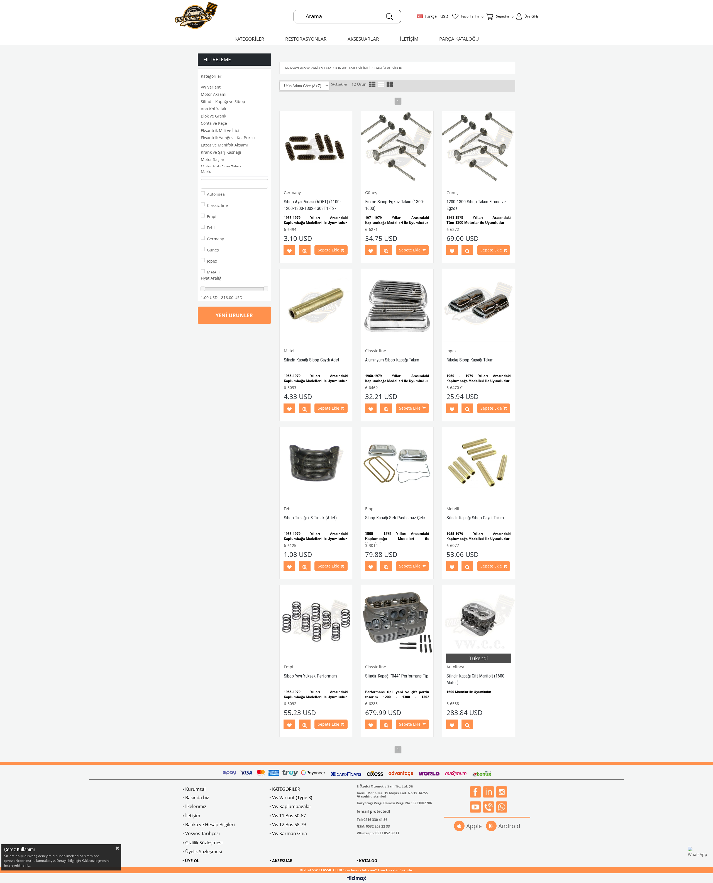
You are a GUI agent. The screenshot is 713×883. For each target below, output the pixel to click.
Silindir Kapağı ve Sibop (223, 101)
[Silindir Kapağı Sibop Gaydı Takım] (478, 463)
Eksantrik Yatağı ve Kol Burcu (228, 137)
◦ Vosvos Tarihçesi (201, 833)
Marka (207, 171)
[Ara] (389, 16)
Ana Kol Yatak (213, 108)
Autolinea (216, 194)
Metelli (213, 272)
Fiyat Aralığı (212, 278)
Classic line (217, 205)
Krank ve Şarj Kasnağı (221, 152)
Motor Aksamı (213, 94)
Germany (215, 238)
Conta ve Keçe (214, 123)
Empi (211, 216)
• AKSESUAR (281, 860)
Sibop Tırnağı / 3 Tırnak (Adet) (310, 517)
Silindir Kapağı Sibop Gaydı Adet (311, 360)
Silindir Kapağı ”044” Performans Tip (396, 676)
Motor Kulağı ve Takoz (221, 166)
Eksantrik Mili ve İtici (220, 130)
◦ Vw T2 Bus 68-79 (287, 824)
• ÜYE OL (190, 860)
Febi (211, 227)
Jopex (212, 261)
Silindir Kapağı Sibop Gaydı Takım (475, 517)
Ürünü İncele (305, 251)
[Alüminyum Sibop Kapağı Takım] (397, 305)
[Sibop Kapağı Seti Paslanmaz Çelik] (397, 463)
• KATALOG (366, 860)
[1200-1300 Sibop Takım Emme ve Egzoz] (478, 147)
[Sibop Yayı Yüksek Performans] (316, 621)
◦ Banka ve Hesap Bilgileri (208, 824)
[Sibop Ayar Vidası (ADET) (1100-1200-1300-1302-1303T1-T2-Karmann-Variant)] (316, 147)
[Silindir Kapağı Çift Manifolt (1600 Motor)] (478, 621)
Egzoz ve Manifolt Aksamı (224, 145)
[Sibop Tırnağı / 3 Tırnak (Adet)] (316, 463)
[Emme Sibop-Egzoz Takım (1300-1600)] (397, 147)
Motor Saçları (213, 159)
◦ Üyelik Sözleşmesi (202, 851)
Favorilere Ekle (289, 251)
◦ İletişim (191, 816)
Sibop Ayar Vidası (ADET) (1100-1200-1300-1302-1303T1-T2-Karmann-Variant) (312, 208)
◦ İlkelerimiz (194, 806)
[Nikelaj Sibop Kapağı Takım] (478, 305)
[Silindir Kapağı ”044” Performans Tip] (397, 621)
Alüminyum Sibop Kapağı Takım (392, 360)
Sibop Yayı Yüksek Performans (310, 676)
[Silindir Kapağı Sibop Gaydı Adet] (316, 305)
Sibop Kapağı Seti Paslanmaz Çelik (395, 517)
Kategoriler (211, 76)
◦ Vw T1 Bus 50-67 (287, 816)
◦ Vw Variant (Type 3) (290, 797)
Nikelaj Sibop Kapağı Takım (470, 360)
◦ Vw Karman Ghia (288, 833)
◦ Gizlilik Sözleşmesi (202, 843)
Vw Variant (211, 87)
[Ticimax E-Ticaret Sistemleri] (357, 879)
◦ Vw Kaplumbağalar (290, 806)
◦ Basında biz (195, 797)
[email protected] (373, 811)
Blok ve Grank (213, 116)
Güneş (213, 250)
